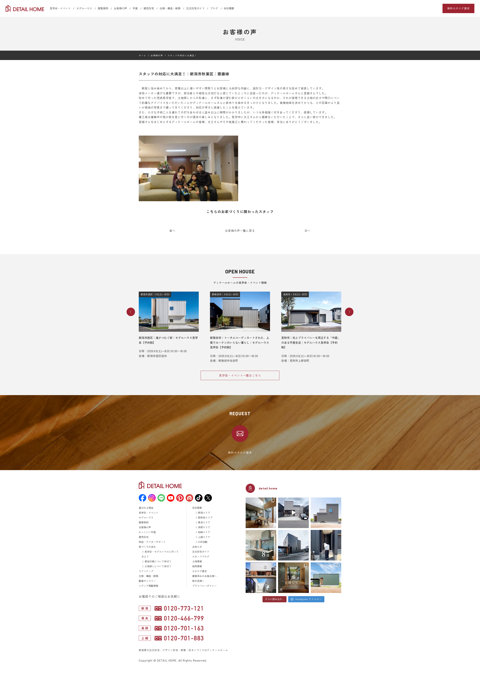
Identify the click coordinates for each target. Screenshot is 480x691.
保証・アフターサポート (152, 541)
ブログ (214, 8)
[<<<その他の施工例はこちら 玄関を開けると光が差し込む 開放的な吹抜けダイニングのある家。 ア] (261, 512)
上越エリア (204, 537)
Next (349, 312)
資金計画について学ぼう (158, 561)
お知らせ (197, 546)
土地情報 (197, 561)
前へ (173, 230)
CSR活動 (202, 541)
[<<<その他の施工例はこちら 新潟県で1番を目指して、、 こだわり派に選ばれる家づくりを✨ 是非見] (293, 577)
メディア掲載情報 (148, 585)
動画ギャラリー (147, 580)
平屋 (135, 8)
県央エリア (204, 522)
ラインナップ (146, 571)
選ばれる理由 (146, 507)
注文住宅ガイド (195, 8)
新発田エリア (205, 517)
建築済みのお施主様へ (204, 576)
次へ (307, 230)
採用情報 (197, 566)
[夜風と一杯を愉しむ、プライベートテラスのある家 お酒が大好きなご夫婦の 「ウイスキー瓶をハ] (326, 512)
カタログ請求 (199, 571)
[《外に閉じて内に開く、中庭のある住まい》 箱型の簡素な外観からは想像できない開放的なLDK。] (326, 577)
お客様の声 (120, 8)
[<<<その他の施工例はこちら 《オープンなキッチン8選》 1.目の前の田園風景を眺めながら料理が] (261, 545)
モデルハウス (84, 8)
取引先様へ (198, 580)
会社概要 (229, 8)
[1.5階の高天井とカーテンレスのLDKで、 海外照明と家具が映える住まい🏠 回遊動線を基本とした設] (293, 545)
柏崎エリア (204, 532)
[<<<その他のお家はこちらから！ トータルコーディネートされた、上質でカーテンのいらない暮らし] (293, 512)
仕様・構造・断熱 (170, 8)
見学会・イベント (60, 8)
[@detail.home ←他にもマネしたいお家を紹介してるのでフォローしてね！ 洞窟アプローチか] (326, 545)
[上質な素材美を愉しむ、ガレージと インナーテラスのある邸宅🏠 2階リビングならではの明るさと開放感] (261, 577)
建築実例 (103, 8)
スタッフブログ (200, 556)
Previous (131, 312)
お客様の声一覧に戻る (240, 230)
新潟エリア (204, 512)
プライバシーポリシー (204, 585)
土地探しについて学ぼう (158, 566)
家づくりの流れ (147, 546)
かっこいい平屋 (147, 532)
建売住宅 (148, 8)
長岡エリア (204, 527)
